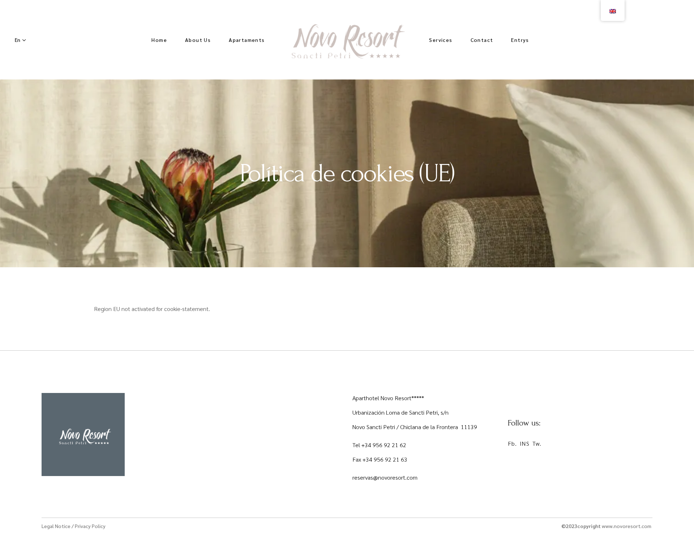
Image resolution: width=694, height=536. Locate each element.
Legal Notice (56, 526)
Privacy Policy (90, 526)
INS (524, 443)
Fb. (512, 443)
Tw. (536, 443)
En (17, 39)
